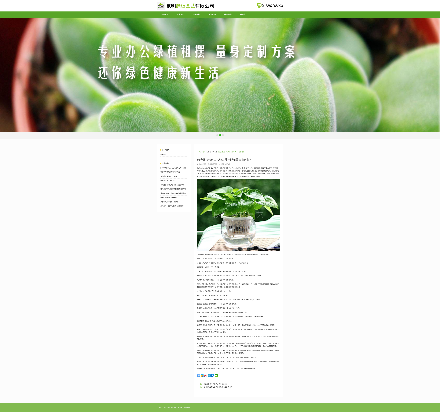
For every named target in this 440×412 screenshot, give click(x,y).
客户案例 (180, 14)
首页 (207, 152)
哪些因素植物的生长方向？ (169, 197)
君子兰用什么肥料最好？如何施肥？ (172, 206)
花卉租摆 (163, 154)
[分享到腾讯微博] (209, 375)
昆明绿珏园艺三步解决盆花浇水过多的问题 (218, 387)
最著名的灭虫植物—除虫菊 (169, 202)
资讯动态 (212, 14)
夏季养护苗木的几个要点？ (169, 176)
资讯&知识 (213, 152)
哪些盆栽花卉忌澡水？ (167, 180)
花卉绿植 (196, 14)
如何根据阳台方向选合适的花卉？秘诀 (173, 168)
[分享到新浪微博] (205, 375)
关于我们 (228, 14)
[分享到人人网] (212, 375)
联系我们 (243, 14)
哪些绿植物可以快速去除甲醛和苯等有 (173, 189)
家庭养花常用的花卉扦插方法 (170, 172)
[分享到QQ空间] (202, 375)
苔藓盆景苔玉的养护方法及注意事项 (215, 384)
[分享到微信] (216, 375)
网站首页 (164, 14)
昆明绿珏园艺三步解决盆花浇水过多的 (173, 193)
